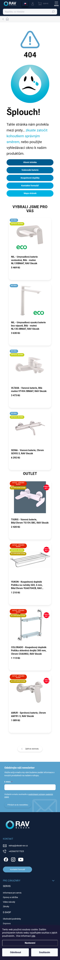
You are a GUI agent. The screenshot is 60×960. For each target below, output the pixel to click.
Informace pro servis (12, 893)
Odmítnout (15, 952)
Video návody (9, 902)
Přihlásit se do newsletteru (17, 805)
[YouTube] (20, 859)
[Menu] (56, 3)
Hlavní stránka (30, 162)
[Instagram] (12, 859)
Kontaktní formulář (30, 185)
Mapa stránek (30, 193)
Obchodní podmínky (12, 919)
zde (33, 936)
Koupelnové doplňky (30, 178)
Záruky (6, 906)
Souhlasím (44, 952)
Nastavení (30, 943)
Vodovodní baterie (30, 170)
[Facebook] (5, 859)
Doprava (7, 923)
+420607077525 (16, 851)
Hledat (53, 12)
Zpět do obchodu (32, 749)
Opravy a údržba (10, 897)
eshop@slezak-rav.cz (18, 845)
